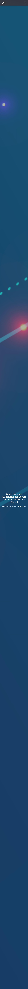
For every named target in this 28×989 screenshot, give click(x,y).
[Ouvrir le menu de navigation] (24, 2)
